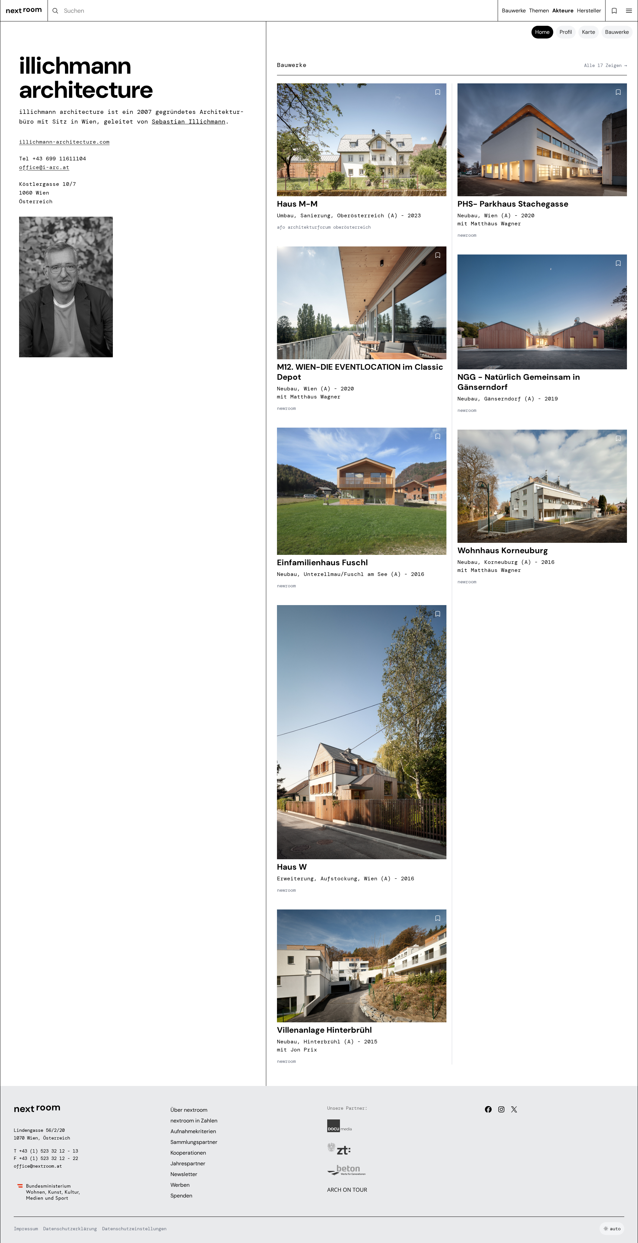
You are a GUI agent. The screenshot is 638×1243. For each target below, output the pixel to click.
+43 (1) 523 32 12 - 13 (48, 1151)
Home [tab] (542, 31)
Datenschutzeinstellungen (134, 1229)
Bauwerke (514, 10)
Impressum (26, 1229)
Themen (539, 10)
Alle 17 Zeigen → (605, 65)
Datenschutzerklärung (70, 1229)
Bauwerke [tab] (617, 31)
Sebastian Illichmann (188, 122)
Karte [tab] (588, 31)
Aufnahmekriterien (193, 1131)
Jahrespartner (187, 1163)
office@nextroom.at (38, 1166)
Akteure (563, 10)
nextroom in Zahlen (193, 1120)
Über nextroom (188, 1109)
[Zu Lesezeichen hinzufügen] (437, 92)
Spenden (181, 1195)
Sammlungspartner (193, 1142)
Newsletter (183, 1174)
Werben (180, 1184)
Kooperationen (188, 1152)
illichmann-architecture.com (64, 141)
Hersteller (589, 10)
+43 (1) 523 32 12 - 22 (48, 1158)
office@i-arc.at (44, 167)
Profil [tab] (566, 31)
